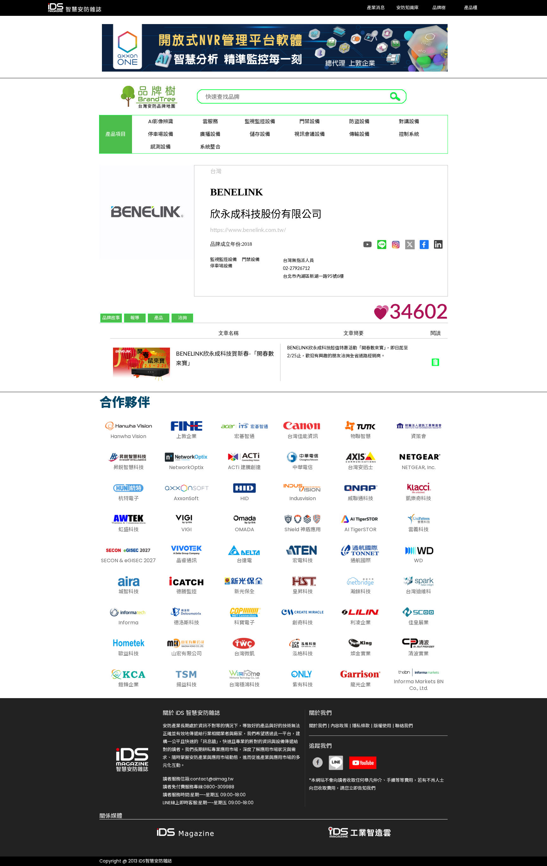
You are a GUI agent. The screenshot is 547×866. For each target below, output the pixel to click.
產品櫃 (470, 8)
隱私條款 (361, 726)
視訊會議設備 (309, 134)
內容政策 (339, 726)
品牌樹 (439, 8)
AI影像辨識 (160, 121)
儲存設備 (260, 134)
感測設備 (160, 146)
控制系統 (409, 134)
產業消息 (376, 8)
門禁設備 (309, 121)
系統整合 (210, 146)
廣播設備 (210, 134)
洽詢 (182, 318)
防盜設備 (359, 121)
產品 (158, 318)
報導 (134, 318)
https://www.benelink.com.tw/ (248, 230)
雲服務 (210, 121)
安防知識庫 (407, 8)
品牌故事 (111, 318)
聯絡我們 (404, 726)
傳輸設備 (359, 134)
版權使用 (382, 726)
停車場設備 (160, 134)
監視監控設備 (260, 121)
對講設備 (409, 121)
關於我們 (318, 726)
